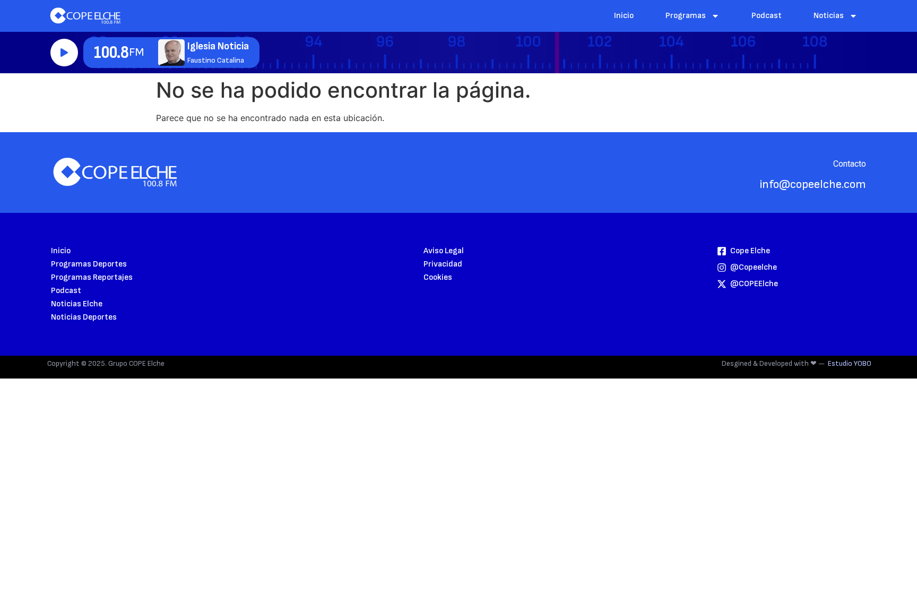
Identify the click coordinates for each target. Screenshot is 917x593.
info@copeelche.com (813, 184)
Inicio (624, 16)
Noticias (829, 16)
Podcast (766, 16)
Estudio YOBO (849, 363)
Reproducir (64, 52)
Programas (685, 16)
